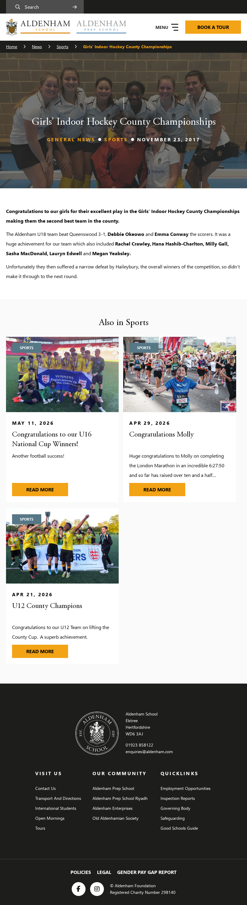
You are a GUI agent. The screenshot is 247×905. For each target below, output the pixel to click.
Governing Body (175, 808)
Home (11, 46)
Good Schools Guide (179, 828)
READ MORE (47, 489)
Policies (80, 872)
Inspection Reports (178, 798)
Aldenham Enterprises (112, 808)
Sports (62, 46)
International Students (55, 808)
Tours (40, 828)
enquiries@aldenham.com (149, 751)
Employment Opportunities (186, 788)
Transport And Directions (58, 798)
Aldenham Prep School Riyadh (120, 798)
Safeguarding (173, 818)
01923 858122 (139, 745)
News (37, 46)
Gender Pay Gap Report (147, 872)
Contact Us (45, 788)
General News (71, 139)
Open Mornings (49, 818)
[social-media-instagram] (97, 889)
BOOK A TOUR (213, 27)
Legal (104, 872)
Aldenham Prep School (113, 788)
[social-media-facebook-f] (79, 889)
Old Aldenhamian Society (115, 818)
